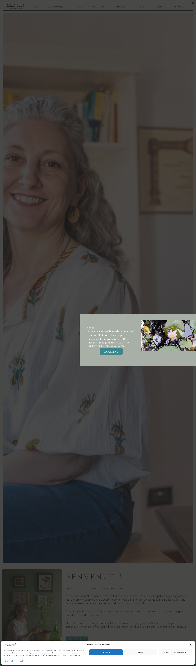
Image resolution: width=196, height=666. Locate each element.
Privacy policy (10, 661)
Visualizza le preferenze (175, 652)
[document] (98, 333)
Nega (140, 652)
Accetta (106, 652)
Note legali (19, 661)
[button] (190, 644)
